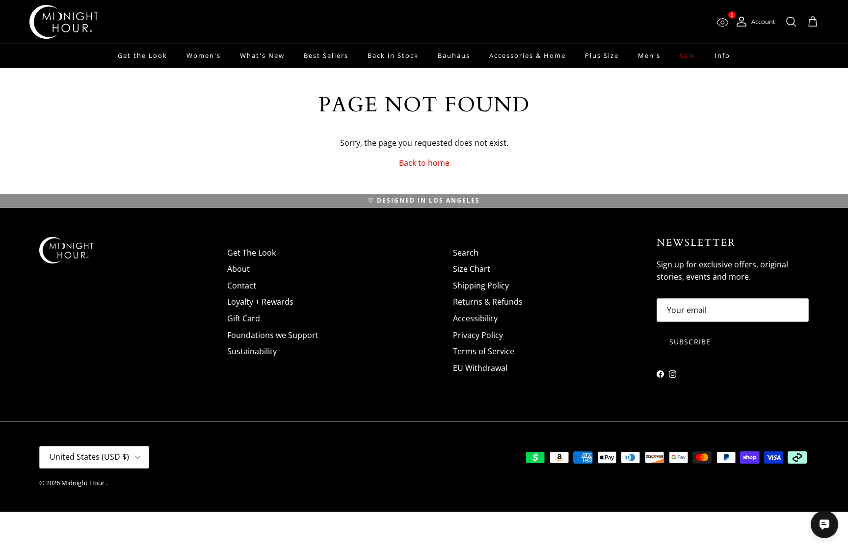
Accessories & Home (527, 55)
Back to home (424, 162)
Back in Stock (393, 55)
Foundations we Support (272, 335)
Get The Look (251, 252)
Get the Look (142, 55)
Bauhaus (454, 55)
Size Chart (471, 268)
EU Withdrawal (480, 368)
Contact (241, 285)
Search (465, 252)
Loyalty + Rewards (260, 301)
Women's (203, 55)
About (238, 268)
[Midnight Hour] (63, 22)
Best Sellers (326, 55)
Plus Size (602, 55)
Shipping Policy (481, 285)
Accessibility (475, 318)
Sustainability (252, 351)
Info (722, 55)
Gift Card (243, 318)
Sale (687, 55)
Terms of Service (483, 351)
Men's (649, 55)
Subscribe (690, 341)
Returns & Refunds (488, 301)
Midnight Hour (83, 482)
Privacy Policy (478, 335)
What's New (262, 55)
